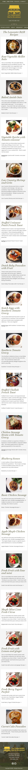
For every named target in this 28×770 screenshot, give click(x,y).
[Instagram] (15, 763)
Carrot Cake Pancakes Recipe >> (10, 737)
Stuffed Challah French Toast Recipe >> (12, 408)
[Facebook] (13, 763)
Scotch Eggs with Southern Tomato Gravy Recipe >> (13, 326)
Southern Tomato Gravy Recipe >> (11, 366)
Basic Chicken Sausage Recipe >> (11, 507)
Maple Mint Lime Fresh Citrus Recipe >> (12, 624)
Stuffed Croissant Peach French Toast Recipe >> (12, 241)
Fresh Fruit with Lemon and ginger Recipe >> (13, 665)
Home (4, 1)
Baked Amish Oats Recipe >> (9, 113)
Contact (23, 1)
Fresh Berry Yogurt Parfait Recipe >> (11, 702)
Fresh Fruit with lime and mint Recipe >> (12, 585)
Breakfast (19, 27)
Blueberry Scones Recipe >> (9, 470)
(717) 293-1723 (14, 759)
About (13, 27)
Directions (10, 1)
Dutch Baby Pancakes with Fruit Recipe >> (13, 283)
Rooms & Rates (5, 27)
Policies (16, 1)
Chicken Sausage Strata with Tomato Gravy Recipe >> (13, 450)
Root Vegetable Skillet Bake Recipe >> (12, 73)
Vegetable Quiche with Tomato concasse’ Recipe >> (13, 156)
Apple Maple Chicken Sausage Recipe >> (13, 546)
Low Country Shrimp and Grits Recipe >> (12, 198)
